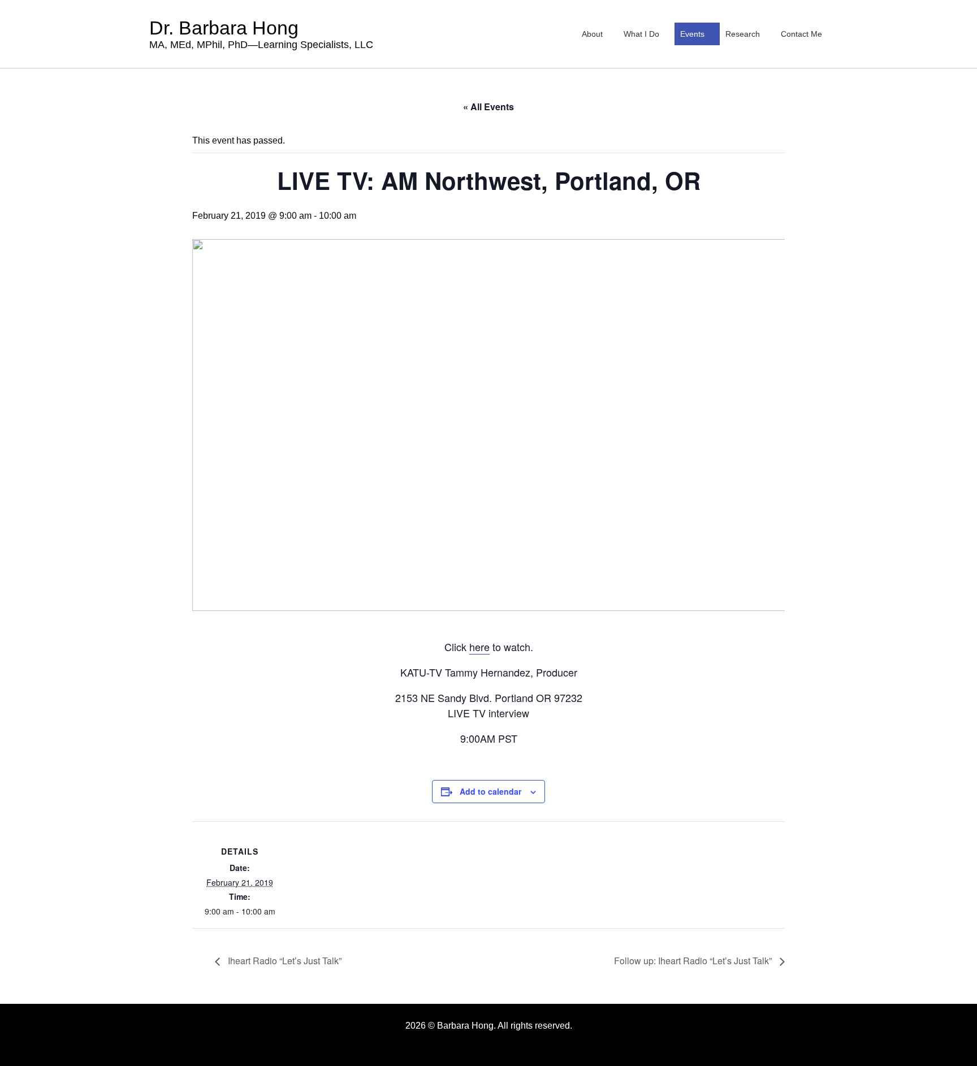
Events (692, 33)
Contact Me (801, 33)
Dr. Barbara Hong (261, 33)
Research (742, 33)
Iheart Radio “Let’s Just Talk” (283, 960)
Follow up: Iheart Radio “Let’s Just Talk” (694, 960)
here (479, 646)
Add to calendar (490, 791)
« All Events (488, 106)
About (592, 33)
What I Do (641, 33)
